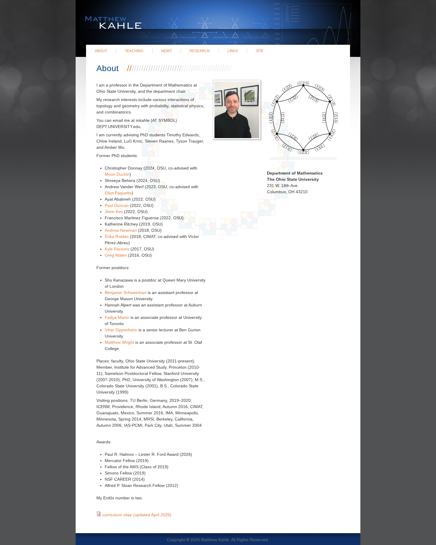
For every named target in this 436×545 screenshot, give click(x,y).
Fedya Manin (117, 317)
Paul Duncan (117, 205)
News (166, 51)
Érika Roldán (117, 236)
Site (259, 51)
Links (232, 51)
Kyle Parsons (117, 249)
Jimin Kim (114, 211)
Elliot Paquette (118, 193)
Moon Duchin (117, 174)
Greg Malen (116, 255)
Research (200, 51)
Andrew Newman (121, 230)
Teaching (134, 51)
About (101, 51)
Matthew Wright (119, 342)
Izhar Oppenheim (121, 329)
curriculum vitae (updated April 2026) (136, 514)
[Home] (108, 15)
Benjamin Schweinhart (126, 292)
